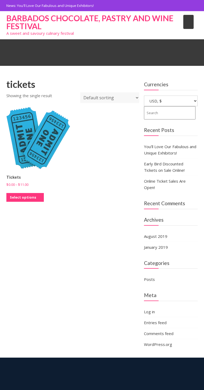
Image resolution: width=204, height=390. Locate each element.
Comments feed (158, 333)
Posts (149, 279)
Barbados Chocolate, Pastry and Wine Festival (89, 22)
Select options (23, 197)
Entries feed (155, 322)
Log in (149, 311)
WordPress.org (158, 344)
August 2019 (155, 236)
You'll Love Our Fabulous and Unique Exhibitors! (55, 5)
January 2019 (156, 247)
